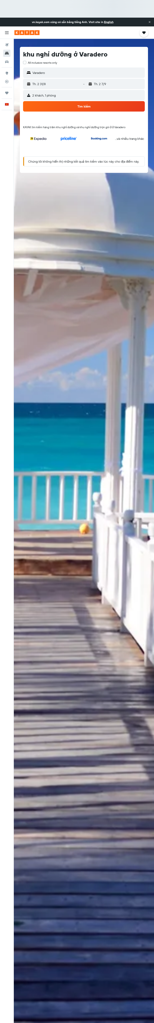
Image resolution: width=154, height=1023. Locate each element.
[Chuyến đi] (7, 93)
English (108, 22)
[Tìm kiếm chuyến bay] (7, 45)
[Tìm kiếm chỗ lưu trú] (7, 53)
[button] (149, 22)
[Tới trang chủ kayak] (27, 32)
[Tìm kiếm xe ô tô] (7, 62)
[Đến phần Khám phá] (7, 73)
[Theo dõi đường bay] (7, 82)
